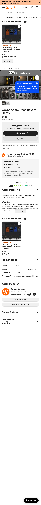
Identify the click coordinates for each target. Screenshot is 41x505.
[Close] (37, 83)
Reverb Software (13, 154)
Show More (20, 211)
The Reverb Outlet (8, 17)
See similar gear (23, 73)
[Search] (37, 12)
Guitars (18, 17)
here (36, 276)
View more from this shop (20, 304)
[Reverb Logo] (11, 7)
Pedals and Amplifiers (30, 17)
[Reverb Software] (6, 292)
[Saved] (32, 7)
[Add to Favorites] (19, 26)
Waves (18, 265)
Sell (26, 7)
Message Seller (20, 299)
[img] (25, 154)
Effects (18, 273)
